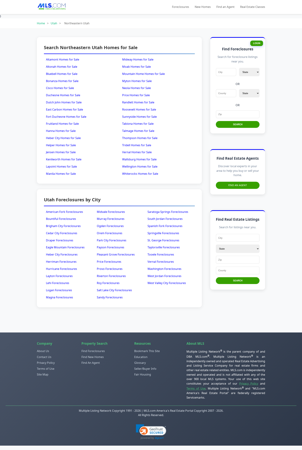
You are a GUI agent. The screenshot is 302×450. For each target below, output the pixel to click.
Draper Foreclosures (59, 240)
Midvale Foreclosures (111, 212)
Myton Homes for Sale (137, 81)
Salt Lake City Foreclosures (114, 290)
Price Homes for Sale (136, 95)
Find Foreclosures (93, 351)
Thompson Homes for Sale (139, 138)
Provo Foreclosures (110, 269)
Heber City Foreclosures (62, 254)
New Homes (203, 7)
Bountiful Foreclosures (61, 219)
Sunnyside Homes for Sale (139, 117)
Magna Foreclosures (59, 297)
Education (141, 357)
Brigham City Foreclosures (63, 226)
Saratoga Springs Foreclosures (168, 212)
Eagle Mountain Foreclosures (65, 247)
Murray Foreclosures (110, 219)
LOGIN (256, 43)
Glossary (140, 363)
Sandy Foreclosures (110, 297)
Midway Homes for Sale (137, 59)
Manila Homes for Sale (61, 174)
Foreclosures (180, 7)
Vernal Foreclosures (161, 262)
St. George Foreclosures (163, 240)
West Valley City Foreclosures (167, 283)
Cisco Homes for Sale (60, 88)
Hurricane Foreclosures (61, 269)
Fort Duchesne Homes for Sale (66, 117)
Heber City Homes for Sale (63, 138)
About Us (43, 351)
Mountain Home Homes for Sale (143, 74)
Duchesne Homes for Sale (63, 95)
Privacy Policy (46, 363)
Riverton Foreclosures (111, 276)
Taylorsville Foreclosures (164, 247)
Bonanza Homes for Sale (62, 81)
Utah (54, 23)
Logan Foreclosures (59, 290)
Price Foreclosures (109, 262)
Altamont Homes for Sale (62, 59)
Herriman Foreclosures (61, 262)
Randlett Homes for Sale (138, 102)
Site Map (42, 374)
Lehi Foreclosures (57, 283)
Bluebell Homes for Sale (61, 74)
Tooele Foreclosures (161, 254)
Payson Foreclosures (110, 247)
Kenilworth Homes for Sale (63, 159)
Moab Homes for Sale (136, 67)
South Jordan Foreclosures (165, 219)
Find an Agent (225, 7)
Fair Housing (142, 374)
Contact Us (44, 357)
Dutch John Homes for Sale (64, 102)
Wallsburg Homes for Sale (139, 159)
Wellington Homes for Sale (139, 166)
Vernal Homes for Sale (137, 152)
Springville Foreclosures (163, 233)
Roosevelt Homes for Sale (139, 109)
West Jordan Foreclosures (164, 276)
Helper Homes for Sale (61, 145)
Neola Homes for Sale (136, 88)
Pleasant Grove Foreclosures (116, 254)
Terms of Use (45, 369)
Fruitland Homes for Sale (62, 124)
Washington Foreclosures (164, 269)
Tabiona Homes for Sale (138, 124)
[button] (151, 432)
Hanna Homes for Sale (61, 131)
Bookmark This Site (147, 351)
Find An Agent (237, 185)
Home (41, 23)
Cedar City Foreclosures (61, 233)
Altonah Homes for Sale (61, 67)
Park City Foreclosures (111, 240)
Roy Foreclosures (108, 283)
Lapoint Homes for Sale (61, 166)
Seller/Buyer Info (145, 369)
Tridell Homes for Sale (136, 145)
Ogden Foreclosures (110, 226)
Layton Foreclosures (59, 276)
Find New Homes (92, 357)
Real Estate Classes (252, 7)
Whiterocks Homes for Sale (140, 174)
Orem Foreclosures (109, 233)
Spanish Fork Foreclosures (165, 226)
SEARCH (237, 124)
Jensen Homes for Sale (61, 152)
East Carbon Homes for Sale (64, 109)
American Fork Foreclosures (64, 212)
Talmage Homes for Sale (138, 131)
